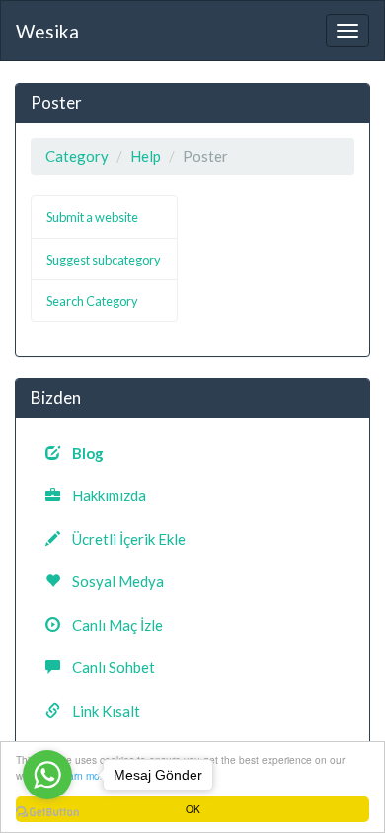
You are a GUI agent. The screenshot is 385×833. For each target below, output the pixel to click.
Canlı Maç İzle (111, 625)
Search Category (92, 301)
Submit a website (92, 217)
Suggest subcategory (103, 259)
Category (77, 156)
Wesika (47, 31)
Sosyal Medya (112, 581)
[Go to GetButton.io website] (47, 812)
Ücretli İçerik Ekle (123, 539)
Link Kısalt (100, 710)
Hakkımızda (103, 495)
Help (145, 156)
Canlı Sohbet (107, 667)
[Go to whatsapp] (47, 774)
